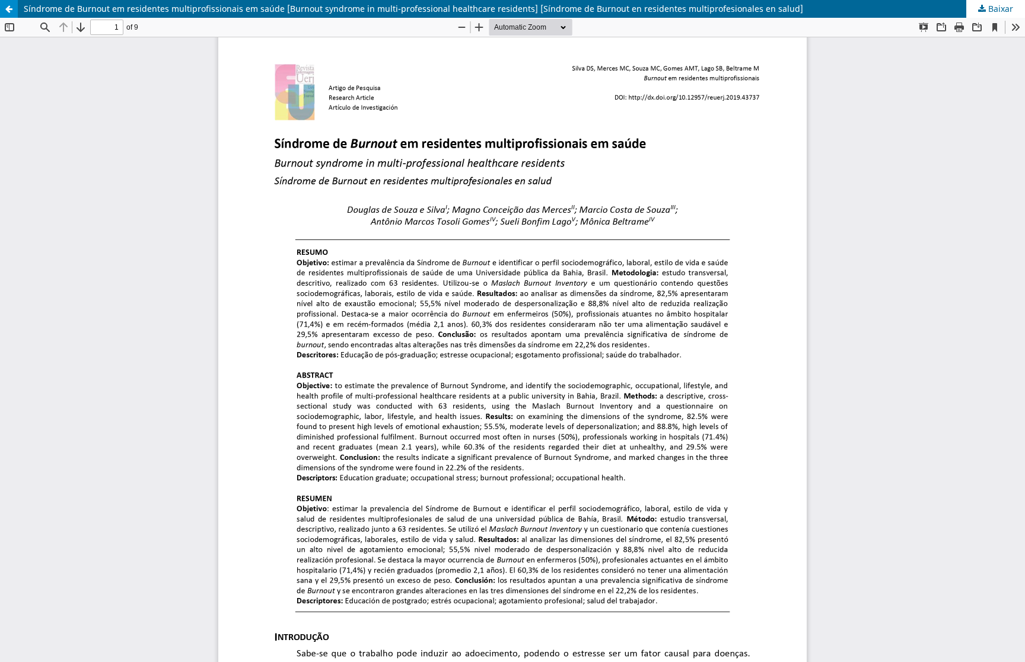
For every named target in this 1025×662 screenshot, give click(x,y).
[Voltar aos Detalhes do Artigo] (9, 9)
